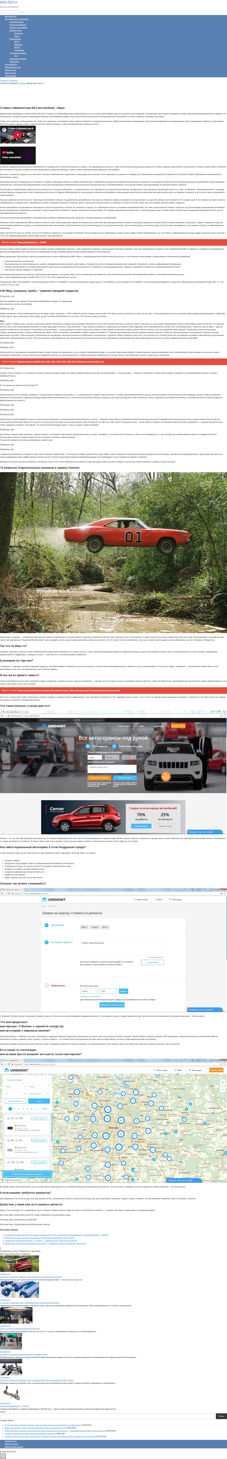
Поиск (3, 1412)
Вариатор (18, 45)
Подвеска (18, 33)
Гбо (15, 56)
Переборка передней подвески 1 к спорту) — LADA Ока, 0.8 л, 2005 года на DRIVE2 (41, 1241)
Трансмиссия (15, 39)
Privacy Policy (11, 1441)
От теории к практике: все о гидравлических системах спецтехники (29, 1303)
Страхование (10, 76)
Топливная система (17, 53)
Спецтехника (10, 73)
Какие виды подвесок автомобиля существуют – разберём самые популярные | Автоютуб (45, 1243)
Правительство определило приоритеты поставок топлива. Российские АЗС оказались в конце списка (50, 1436)
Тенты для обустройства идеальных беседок (20, 1329)
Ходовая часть (15, 30)
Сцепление (19, 50)
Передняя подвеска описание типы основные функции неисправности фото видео (37, 1380)
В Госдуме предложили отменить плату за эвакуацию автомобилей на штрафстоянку (43, 1425)
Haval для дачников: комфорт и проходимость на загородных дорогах (31, 1277)
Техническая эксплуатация (16, 19)
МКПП (17, 47)
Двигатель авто (16, 22)
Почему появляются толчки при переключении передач (29, 1434)
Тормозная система (17, 59)
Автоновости (10, 16)
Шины (17, 36)
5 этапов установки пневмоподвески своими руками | (24, 1354)
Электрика (14, 62)
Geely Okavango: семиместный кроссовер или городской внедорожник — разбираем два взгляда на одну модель (55, 1431)
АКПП (17, 42)
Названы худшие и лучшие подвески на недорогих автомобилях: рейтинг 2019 (40, 1238)
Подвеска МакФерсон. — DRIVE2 (14, 1406)
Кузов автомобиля (17, 25)
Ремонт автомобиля (18, 28)
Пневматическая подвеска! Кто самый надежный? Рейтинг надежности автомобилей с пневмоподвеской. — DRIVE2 (57, 1235)
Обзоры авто (10, 70)
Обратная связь (11, 1444)
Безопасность (11, 64)
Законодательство (13, 67)
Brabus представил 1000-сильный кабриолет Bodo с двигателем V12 (35, 1428)
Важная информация (14, 1447)
